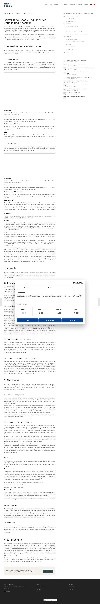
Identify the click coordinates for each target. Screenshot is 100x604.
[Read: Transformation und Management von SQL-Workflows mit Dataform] (64, 68)
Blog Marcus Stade (40, 587)
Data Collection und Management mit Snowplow (77, 88)
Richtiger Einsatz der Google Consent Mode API (76, 84)
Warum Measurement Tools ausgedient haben (76, 64)
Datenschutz (7, 591)
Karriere (71, 589)
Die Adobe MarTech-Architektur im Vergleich (76, 96)
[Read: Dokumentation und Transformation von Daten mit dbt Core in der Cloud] (64, 72)
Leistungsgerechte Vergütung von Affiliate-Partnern (77, 81)
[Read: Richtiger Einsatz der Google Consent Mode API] (64, 85)
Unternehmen (72, 587)
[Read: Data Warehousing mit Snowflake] (64, 93)
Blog (37, 584)
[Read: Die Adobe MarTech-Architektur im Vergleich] (64, 97)
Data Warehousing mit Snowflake (73, 92)
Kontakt (38, 592)
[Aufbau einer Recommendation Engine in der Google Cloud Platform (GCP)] (99, 302)
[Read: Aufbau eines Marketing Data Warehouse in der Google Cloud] (64, 78)
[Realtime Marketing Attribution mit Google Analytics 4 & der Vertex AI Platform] (1, 302)
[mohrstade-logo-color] (8, 4)
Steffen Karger (8, 13)
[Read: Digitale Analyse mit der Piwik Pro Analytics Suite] (64, 61)
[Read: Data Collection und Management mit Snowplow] (64, 89)
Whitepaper (32, 13)
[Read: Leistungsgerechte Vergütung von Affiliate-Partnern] (64, 82)
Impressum (6, 588)
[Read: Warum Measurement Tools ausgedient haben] (64, 65)
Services (71, 584)
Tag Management (26, 13)
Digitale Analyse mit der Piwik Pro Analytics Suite (77, 60)
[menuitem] (46, 4)
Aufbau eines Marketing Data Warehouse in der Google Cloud (79, 77)
